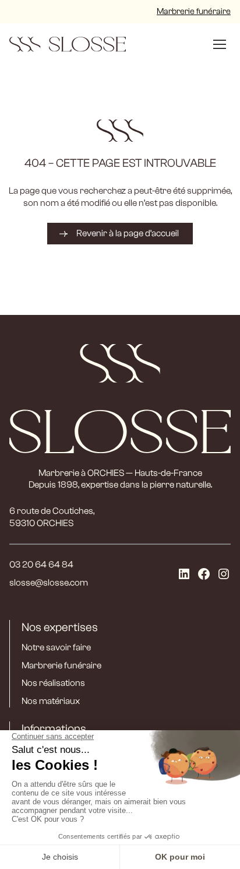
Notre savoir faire (56, 647)
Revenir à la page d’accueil (127, 233)
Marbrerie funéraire (194, 11)
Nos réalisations (53, 683)
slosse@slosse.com (48, 582)
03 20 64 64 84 (41, 564)
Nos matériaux (51, 701)
